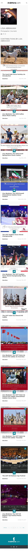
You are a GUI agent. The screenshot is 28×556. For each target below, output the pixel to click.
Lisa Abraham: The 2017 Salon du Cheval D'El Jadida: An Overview (13, 356)
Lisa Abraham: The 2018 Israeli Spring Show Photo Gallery (12, 154)
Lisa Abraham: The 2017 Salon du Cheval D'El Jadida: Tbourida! (13, 436)
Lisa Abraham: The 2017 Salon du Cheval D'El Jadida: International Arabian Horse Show (13, 396)
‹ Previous (5, 527)
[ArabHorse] (13, 2)
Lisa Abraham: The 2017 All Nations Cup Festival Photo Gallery (11, 515)
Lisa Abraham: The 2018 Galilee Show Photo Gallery (13, 114)
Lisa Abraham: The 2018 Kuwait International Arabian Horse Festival (13, 195)
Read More (5, 78)
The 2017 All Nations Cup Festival (13, 476)
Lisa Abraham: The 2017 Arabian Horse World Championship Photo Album (14, 276)
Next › (24, 527)
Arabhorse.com (13, 549)
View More (5, 118)
